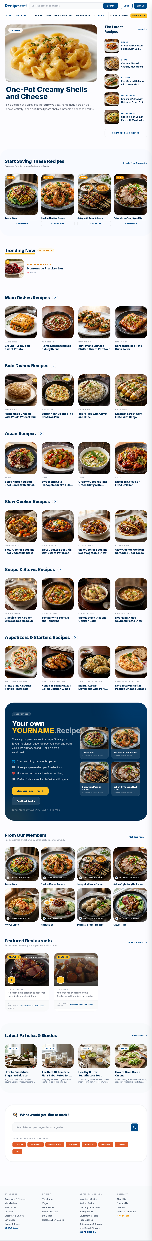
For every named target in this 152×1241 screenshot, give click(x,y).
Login (126, 5)
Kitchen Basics (87, 1203)
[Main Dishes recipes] (55, 297)
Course (38, 15)
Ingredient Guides (88, 1199)
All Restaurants (136, 942)
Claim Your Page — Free (28, 791)
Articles (21, 15)
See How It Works (26, 801)
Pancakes (89, 1144)
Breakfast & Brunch (14, 1215)
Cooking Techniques (90, 1207)
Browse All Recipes (126, 133)
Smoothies (35, 1144)
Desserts (9, 1211)
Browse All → (12, 1228)
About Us (121, 1199)
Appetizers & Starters (59, 15)
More (101, 15)
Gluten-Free (48, 1207)
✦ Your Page (138, 16)
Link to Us (122, 1207)
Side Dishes (10, 1207)
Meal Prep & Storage (90, 1228)
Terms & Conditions (126, 1211)
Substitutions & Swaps (91, 1224)
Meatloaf (105, 1144)
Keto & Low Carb (50, 1211)
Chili (17, 1151)
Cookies (121, 1144)
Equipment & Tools (89, 1215)
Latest (9, 15)
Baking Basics (86, 1211)
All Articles (138, 1035)
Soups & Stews (12, 1224)
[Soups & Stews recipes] (60, 569)
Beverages (10, 1220)
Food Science (86, 1220)
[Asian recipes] (41, 433)
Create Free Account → (135, 163)
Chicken (19, 1144)
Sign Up (140, 5)
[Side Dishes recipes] (53, 365)
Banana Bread (54, 1144)
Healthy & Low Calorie (53, 1220)
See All (141, 29)
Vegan (45, 1203)
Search (110, 5)
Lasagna (73, 1144)
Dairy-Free (47, 1215)
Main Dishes (83, 15)
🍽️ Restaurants (119, 15)
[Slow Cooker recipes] (55, 501)
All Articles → (88, 1232)
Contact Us (122, 1203)
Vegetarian (47, 1199)
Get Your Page (136, 837)
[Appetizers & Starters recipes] (75, 637)
